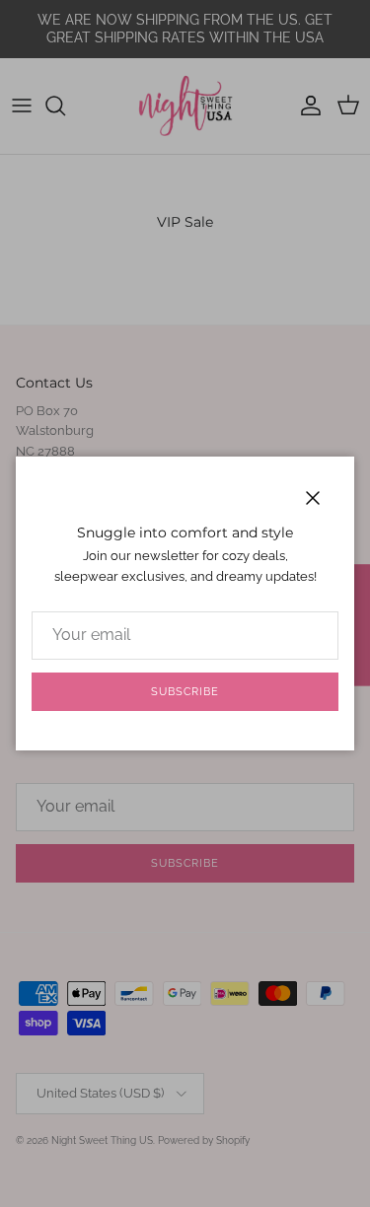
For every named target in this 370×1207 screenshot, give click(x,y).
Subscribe (185, 691)
